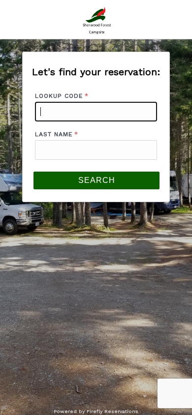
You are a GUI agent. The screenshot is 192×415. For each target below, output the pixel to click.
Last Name (53, 134)
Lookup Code (59, 95)
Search (96, 180)
